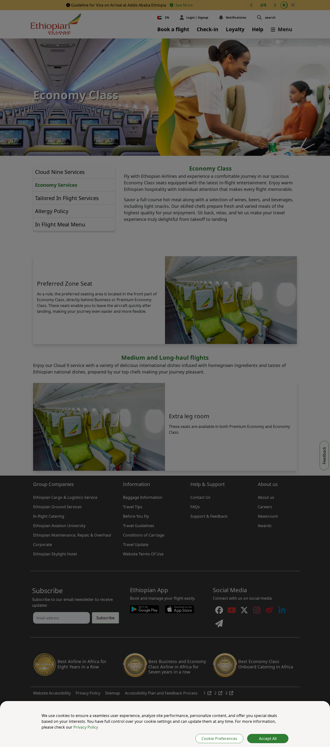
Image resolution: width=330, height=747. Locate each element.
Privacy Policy (85, 727)
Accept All (268, 738)
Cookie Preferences (219, 738)
